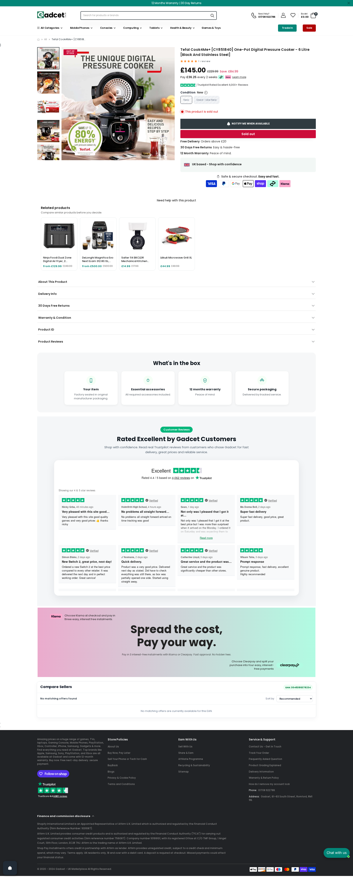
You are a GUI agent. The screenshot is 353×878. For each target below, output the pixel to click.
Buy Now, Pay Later (119, 753)
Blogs (111, 771)
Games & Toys (210, 28)
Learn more (239, 77)
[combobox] (144, 15)
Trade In (287, 28)
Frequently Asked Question (265, 759)
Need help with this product (176, 200)
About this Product (52, 282)
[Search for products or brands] (212, 15)
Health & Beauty (180, 28)
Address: (254, 796)
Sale (309, 28)
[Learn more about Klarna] (228, 77)
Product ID (46, 329)
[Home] (38, 39)
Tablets (153, 28)
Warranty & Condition (54, 318)
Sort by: (270, 698)
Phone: (253, 790)
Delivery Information (261, 771)
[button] (170, 104)
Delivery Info (47, 294)
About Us (113, 746)
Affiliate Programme (190, 759)
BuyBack (113, 765)
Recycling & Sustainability (194, 765)
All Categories (49, 28)
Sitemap (183, 771)
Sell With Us (185, 746)
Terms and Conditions (121, 784)
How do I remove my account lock (269, 784)
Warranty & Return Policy (264, 777)
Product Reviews (50, 342)
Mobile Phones (79, 28)
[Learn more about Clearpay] (221, 77)
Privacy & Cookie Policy (122, 777)
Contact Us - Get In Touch (265, 746)
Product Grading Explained (265, 765)
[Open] (10, 868)
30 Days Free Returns (54, 306)
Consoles (105, 28)
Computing (130, 28)
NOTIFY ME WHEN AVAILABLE (251, 123)
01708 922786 (266, 790)
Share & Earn (185, 753)
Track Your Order (259, 753)
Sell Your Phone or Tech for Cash (127, 759)
